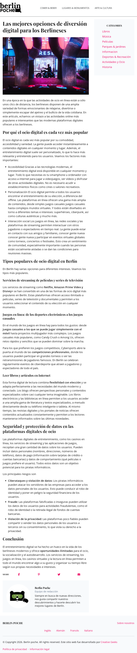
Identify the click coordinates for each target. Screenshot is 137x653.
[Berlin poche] (10, 8)
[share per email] (79, 574)
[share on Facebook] (19, 574)
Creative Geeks (109, 642)
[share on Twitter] (59, 574)
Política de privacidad (15, 649)
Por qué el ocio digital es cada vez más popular (45, 132)
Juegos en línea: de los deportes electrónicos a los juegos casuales (43, 316)
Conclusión (13, 539)
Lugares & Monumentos (75, 8)
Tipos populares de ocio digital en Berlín (40, 261)
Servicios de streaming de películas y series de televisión (43, 280)
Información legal (40, 649)
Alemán (60, 630)
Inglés (47, 630)
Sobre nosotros (125, 623)
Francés (74, 630)
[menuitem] (48, 8)
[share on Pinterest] (39, 574)
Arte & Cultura (103, 8)
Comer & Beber (48, 8)
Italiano (88, 630)
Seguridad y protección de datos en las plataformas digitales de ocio (38, 429)
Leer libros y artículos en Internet (26, 375)
